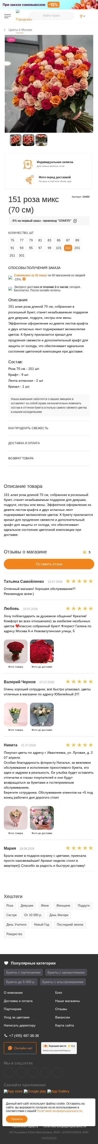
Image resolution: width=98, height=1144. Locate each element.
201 (77, 248)
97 (40, 248)
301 (21, 255)
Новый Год (41, 924)
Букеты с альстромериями (62, 982)
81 (40, 240)
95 (31, 248)
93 (22, 248)
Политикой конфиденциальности (59, 1111)
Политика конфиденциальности (64, 1126)
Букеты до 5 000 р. (20, 982)
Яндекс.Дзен (45, 1072)
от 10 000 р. (33, 915)
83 (49, 240)
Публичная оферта (25, 1126)
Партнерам (12, 1009)
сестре (11, 915)
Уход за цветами (16, 1017)
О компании (13, 992)
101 (59, 248)
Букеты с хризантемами (66, 972)
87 (68, 240)
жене (45, 905)
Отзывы (61, 1009)
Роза (9, 905)
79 (31, 240)
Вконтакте (9, 1072)
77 (22, 240)
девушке (27, 905)
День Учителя (16, 924)
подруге (84, 905)
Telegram (21, 1072)
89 (77, 240)
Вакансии (62, 1017)
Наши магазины (67, 1001)
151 (68, 248)
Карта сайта (64, 1025)
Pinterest (57, 1072)
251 (12, 255)
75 (12, 240)
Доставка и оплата (18, 1001)
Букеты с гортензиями (23, 972)
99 (49, 248)
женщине (63, 905)
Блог (58, 992)
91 (12, 248)
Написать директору (19, 1025)
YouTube (33, 1072)
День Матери (58, 915)
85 (59, 240)
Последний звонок (70, 924)
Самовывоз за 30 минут (31, 275)
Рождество (14, 934)
